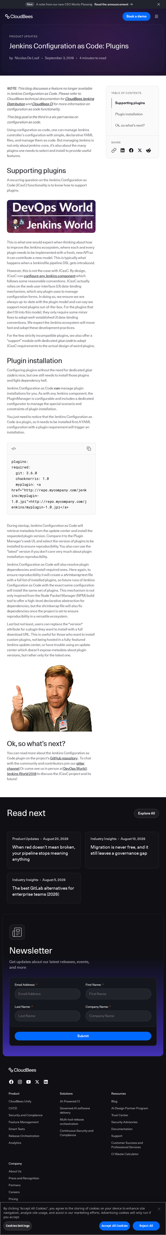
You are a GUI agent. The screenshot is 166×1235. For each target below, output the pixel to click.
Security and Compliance (26, 1115)
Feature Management (24, 1122)
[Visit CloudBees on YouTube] (28, 1081)
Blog (114, 1101)
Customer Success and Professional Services (127, 1145)
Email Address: (26, 984)
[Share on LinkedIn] (122, 150)
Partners (15, 1185)
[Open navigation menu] (156, 16)
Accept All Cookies (115, 1226)
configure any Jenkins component (49, 276)
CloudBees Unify (20, 1101)
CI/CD (13, 1108)
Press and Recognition (24, 1178)
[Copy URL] (114, 150)
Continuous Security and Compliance (76, 1133)
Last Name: (24, 1006)
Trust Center (119, 1115)
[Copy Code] (89, 448)
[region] (83, 1218)
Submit (83, 1036)
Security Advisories (124, 1122)
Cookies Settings (17, 1226)
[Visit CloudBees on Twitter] (37, 1081)
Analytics (15, 1143)
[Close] (159, 1209)
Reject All (146, 1226)
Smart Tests (17, 1129)
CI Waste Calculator (125, 1154)
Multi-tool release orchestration (72, 1121)
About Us (15, 1171)
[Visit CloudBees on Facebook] (11, 1081)
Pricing (13, 1199)
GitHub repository (64, 758)
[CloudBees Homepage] (22, 1069)
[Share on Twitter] (139, 150)
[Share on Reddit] (148, 150)
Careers (14, 1192)
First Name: (95, 984)
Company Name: (98, 1006)
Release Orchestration (24, 1136)
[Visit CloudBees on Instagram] (19, 1081)
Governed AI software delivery (75, 1110)
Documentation (121, 1129)
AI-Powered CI (70, 1101)
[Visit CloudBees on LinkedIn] (45, 1081)
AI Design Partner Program (129, 1108)
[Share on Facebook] (131, 150)
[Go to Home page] (19, 16)
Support (116, 1136)
